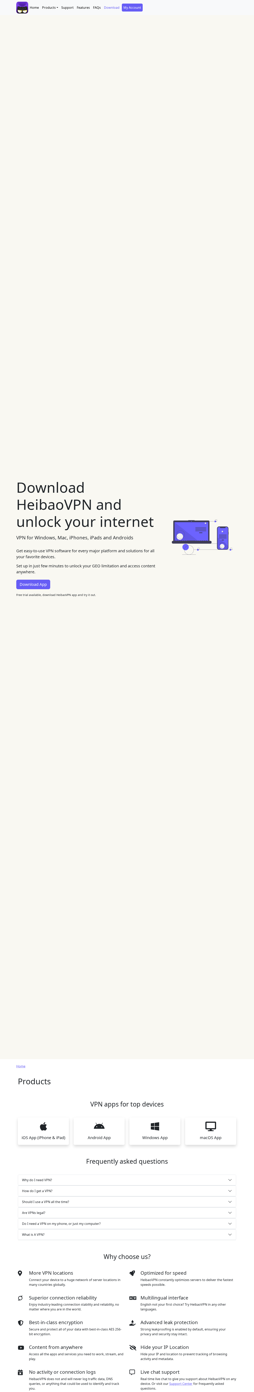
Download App (33, 584)
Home (34, 7)
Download (111, 7)
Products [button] (49, 7)
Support (67, 7)
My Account (132, 7)
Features (83, 7)
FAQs (97, 7)
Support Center (180, 1383)
